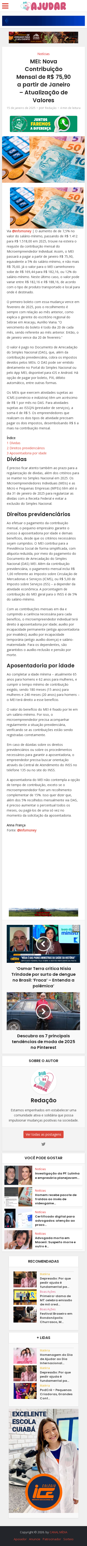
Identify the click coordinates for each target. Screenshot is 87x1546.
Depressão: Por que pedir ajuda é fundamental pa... (55, 1282)
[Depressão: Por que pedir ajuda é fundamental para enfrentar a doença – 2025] (26, 1279)
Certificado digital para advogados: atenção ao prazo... (55, 1220)
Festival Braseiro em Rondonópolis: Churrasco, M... (56, 1318)
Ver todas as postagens (43, 1134)
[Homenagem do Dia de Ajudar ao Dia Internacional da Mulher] (26, 1356)
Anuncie (34, 1539)
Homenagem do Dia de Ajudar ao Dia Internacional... (56, 1359)
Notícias (43, 54)
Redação (51, 108)
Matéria (45, 1274)
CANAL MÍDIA (58, 1532)
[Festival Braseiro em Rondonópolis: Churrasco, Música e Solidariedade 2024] (26, 1315)
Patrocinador (52, 1539)
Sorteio (68, 1539)
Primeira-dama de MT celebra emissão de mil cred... (56, 1300)
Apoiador (20, 1539)
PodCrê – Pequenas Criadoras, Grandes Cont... (56, 1394)
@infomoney (21, 231)
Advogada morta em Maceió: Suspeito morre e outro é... (55, 1242)
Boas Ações (47, 1292)
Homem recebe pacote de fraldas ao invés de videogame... (56, 1199)
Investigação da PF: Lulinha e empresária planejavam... (57, 1175)
